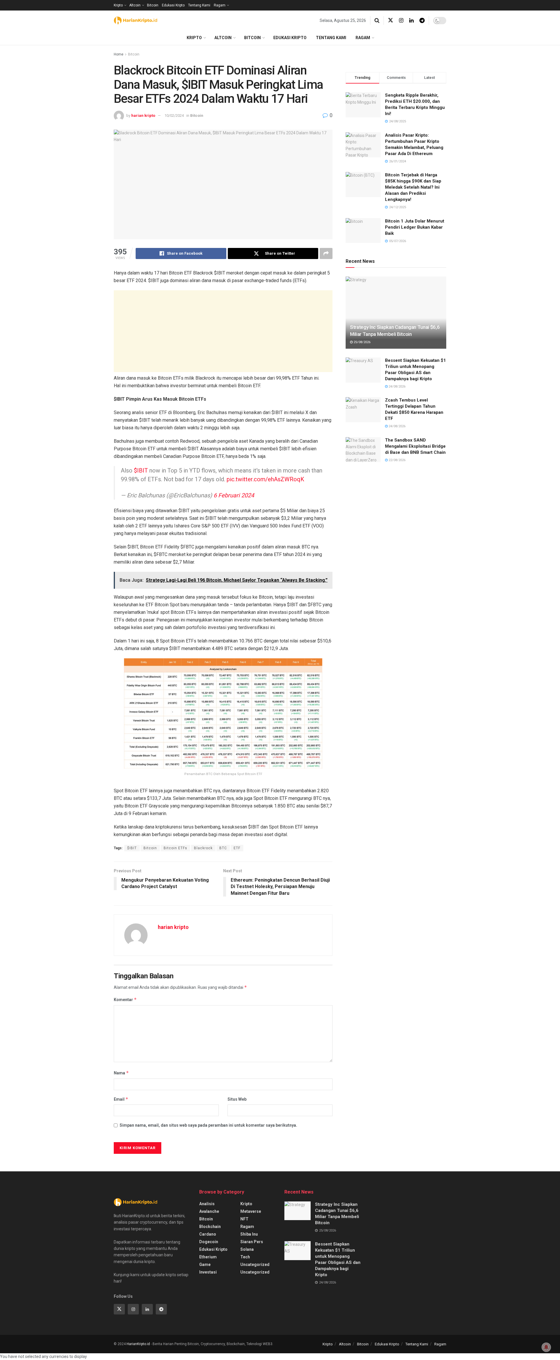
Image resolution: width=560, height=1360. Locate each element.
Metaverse (250, 1211)
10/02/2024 (174, 115)
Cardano (207, 1234)
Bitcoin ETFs (175, 848)
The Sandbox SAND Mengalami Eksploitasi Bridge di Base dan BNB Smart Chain (415, 446)
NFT (244, 1219)
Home (118, 54)
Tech (245, 1257)
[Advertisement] (223, 331)
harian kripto (143, 115)
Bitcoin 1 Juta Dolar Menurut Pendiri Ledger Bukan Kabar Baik (414, 227)
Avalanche (209, 1211)
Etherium (208, 1257)
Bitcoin (152, 5)
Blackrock (203, 848)
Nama (121, 1073)
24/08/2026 (396, 386)
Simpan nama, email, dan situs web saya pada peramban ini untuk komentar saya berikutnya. (208, 1125)
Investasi (208, 1272)
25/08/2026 (361, 342)
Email (121, 1099)
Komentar (125, 999)
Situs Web (237, 1099)
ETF (237, 848)
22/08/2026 (396, 460)
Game (205, 1264)
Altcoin (135, 5)
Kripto (118, 5)
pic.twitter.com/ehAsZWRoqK (265, 479)
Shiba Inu (249, 1234)
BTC (223, 848)
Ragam (219, 5)
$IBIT (141, 470)
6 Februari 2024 (234, 495)
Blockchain (210, 1226)
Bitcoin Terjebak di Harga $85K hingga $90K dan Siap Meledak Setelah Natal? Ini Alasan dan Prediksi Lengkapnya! (413, 187)
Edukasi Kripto (173, 5)
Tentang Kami (199, 5)
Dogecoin (208, 1241)
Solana (247, 1249)
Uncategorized (255, 1264)
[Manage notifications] (546, 1347)
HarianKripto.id (138, 1344)
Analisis (207, 1203)
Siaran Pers (251, 1241)
